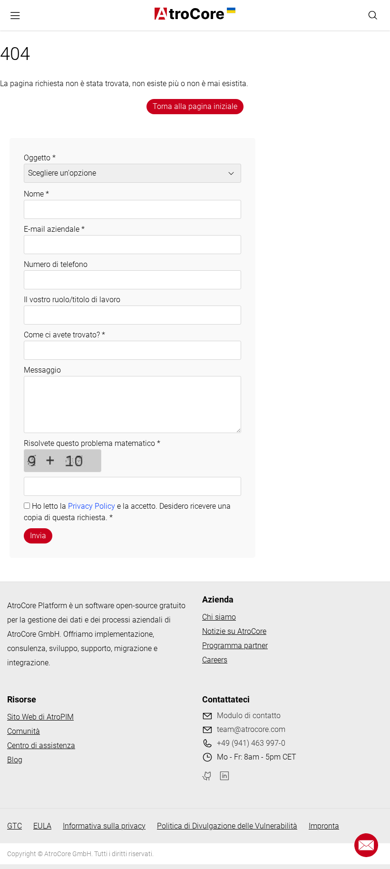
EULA (42, 825)
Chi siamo (219, 617)
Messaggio (42, 370)
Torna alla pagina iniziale (195, 106)
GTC (14, 825)
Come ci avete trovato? (64, 334)
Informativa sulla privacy (104, 825)
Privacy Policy (91, 506)
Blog (14, 759)
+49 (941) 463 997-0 (251, 743)
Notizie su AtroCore (234, 631)
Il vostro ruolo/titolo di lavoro (72, 299)
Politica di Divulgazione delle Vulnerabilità (227, 825)
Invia (38, 535)
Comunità (23, 731)
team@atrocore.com (251, 729)
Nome (36, 193)
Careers (214, 659)
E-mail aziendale (54, 229)
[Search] (373, 15)
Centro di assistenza (41, 745)
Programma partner (235, 645)
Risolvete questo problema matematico (92, 443)
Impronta (324, 825)
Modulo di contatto (249, 715)
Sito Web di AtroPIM (40, 716)
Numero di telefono (56, 264)
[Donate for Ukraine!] (229, 10)
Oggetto (40, 157)
